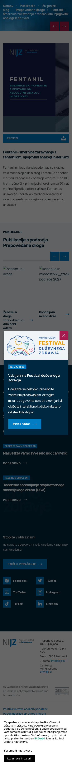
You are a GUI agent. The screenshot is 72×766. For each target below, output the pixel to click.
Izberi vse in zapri (19, 758)
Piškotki (40, 738)
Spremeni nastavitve (18, 750)
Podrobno (22, 424)
